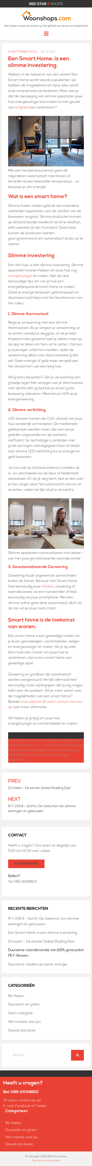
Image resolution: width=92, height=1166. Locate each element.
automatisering (69, 745)
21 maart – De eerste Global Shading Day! (41, 941)
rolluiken (47, 586)
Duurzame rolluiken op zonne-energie (37, 964)
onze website (31, 702)
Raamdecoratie (20, 755)
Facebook (23, 1106)
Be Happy (32, 741)
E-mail (8, 1106)
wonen (62, 755)
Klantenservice (26, 863)
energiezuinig (68, 750)
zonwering (17, 760)
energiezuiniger (20, 276)
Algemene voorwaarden (46, 1160)
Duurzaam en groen (57, 741)
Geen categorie (20, 1013)
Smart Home (45, 755)
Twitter (41, 1106)
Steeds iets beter (22, 1030)
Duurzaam (16, 750)
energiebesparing (41, 750)
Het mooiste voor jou (24, 1022)
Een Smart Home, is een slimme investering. (43, 933)
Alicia (50, 51)
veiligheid (22, 107)
